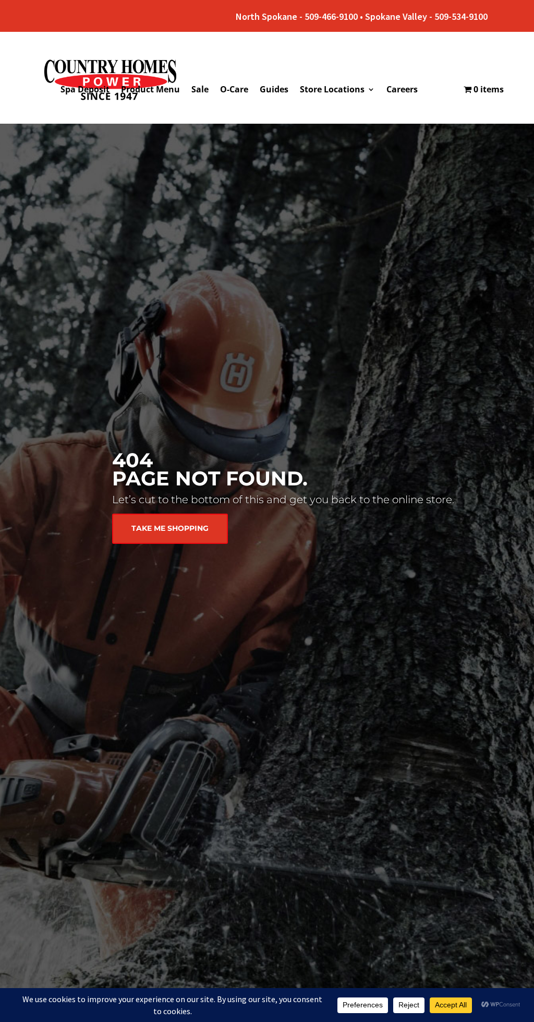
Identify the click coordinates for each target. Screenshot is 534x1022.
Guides (274, 90)
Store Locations (332, 90)
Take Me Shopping (170, 528)
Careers (402, 90)
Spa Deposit (85, 90)
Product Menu (150, 90)
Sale (200, 90)
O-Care (234, 90)
